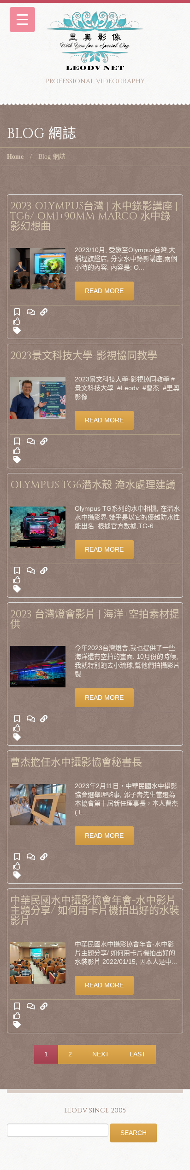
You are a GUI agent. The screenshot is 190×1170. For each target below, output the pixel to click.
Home (15, 156)
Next (100, 1054)
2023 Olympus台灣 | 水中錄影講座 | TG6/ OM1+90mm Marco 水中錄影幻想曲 (94, 216)
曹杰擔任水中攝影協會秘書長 (76, 762)
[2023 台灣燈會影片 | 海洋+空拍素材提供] (37, 666)
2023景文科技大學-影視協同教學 (83, 356)
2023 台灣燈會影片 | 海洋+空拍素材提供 (94, 619)
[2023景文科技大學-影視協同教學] (37, 398)
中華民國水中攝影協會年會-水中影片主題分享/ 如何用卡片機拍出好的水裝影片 (94, 911)
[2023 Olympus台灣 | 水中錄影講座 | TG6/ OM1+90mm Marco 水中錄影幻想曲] (37, 268)
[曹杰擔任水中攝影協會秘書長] (37, 804)
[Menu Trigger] (22, 19)
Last (138, 1054)
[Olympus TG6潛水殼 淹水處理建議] (37, 527)
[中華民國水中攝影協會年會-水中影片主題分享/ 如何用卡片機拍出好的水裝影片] (37, 963)
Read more (104, 290)
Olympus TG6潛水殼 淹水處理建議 (93, 485)
